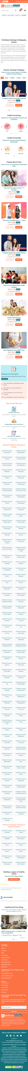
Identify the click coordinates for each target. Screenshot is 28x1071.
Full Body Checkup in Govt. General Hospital (7, 541)
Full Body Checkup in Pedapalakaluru (21, 702)
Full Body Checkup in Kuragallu (21, 613)
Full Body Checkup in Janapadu (21, 562)
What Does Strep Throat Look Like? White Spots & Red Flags (12, 932)
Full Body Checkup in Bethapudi (7, 470)
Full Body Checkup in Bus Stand (7, 483)
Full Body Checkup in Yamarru (7, 813)
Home (5, 15)
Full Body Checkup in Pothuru (21, 721)
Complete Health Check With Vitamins (14, 98)
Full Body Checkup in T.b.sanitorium (7, 754)
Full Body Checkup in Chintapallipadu (21, 496)
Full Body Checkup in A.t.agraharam (7, 451)
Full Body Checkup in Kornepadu (7, 594)
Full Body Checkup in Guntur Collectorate (7, 548)
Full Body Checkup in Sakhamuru (7, 748)
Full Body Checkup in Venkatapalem (7, 798)
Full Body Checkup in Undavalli (7, 779)
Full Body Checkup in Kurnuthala (7, 619)
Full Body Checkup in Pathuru (7, 695)
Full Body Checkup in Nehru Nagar (7, 670)
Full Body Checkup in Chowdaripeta (21, 502)
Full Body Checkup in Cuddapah (7, 837)
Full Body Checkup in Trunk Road (7, 773)
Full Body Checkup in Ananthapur (7, 831)
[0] (20, 11)
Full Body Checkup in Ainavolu (7, 458)
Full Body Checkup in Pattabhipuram (21, 695)
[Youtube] (20, 1035)
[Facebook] (7, 1035)
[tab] (2, 78)
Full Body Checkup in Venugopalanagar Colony (21, 799)
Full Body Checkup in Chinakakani (7, 496)
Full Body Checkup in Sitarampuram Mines (21, 748)
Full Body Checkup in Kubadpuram (21, 607)
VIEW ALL (19, 911)
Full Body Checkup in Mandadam (7, 638)
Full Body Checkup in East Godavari (21, 837)
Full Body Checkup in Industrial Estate (21, 556)
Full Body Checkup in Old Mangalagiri (21, 683)
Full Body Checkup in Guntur (7, 844)
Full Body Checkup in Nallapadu (7, 657)
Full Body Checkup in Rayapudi (7, 735)
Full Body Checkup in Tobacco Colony (21, 767)
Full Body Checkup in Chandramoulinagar (7, 489)
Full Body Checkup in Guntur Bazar (21, 540)
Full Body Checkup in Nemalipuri (7, 676)
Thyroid (7, 131)
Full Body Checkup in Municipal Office (21, 651)
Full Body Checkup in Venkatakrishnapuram (21, 792)
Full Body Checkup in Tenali (21, 760)
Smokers (7, 153)
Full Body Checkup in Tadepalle (21, 754)
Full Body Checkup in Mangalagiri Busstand (21, 645)
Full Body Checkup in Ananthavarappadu (7, 464)
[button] (2, 94)
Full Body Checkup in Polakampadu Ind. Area (7, 722)
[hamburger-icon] (25, 5)
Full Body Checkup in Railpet (21, 729)
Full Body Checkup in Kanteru (7, 575)
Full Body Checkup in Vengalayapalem (21, 786)
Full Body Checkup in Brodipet (7, 477)
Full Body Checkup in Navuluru (7, 664)
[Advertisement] (14, 27)
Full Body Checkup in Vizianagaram (7, 863)
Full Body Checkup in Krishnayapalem (7, 607)
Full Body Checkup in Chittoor (21, 831)
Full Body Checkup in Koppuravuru (7, 588)
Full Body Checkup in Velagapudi (7, 786)
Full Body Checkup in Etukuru (21, 515)
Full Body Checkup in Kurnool (7, 850)
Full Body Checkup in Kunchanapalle (7, 613)
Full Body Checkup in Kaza (7, 581)
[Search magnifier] (16, 10)
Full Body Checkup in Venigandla (7, 792)
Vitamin (21, 131)
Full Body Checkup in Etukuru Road (7, 521)
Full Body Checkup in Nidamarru (21, 676)
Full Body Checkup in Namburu (21, 657)
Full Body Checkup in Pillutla (21, 714)
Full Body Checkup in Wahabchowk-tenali (21, 806)
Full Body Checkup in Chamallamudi (21, 483)
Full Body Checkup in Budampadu (21, 477)
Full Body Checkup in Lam (21, 626)
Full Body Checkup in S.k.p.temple (7, 741)
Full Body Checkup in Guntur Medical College (21, 549)
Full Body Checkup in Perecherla (21, 708)
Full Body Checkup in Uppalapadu (21, 779)
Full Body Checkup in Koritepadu (21, 588)
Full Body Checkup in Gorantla (21, 534)
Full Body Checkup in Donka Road (7, 515)
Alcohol (21, 153)
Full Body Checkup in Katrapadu (21, 575)
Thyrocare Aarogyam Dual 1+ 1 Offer (14, 220)
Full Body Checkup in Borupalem (21, 470)
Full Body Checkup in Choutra (7, 502)
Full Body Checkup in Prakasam (7, 856)
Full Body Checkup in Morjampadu (7, 651)
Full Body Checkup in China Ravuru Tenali (21, 489)
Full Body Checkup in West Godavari (21, 863)
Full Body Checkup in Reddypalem (21, 735)
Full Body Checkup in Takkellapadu (7, 760)
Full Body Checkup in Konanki (21, 581)
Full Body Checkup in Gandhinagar (7, 527)
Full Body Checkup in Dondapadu (21, 508)
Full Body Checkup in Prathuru (7, 729)
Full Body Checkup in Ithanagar (7, 562)
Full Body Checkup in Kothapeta (21, 600)
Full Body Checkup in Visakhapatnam (21, 856)
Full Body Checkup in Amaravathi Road (21, 458)
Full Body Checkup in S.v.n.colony (21, 741)
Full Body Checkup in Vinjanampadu (7, 806)
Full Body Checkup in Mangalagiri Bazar (7, 645)
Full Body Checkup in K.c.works (21, 569)
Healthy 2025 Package (14, 318)
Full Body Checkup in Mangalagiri (21, 638)
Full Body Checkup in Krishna (21, 844)
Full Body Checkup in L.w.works (21, 619)
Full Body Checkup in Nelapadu (21, 670)
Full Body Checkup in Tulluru (21, 773)
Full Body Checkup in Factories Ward (21, 521)
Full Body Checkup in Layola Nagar (21, 632)
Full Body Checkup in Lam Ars (7, 632)
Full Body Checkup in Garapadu (21, 527)
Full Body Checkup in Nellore (21, 850)
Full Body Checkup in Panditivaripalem (21, 689)
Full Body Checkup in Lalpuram (7, 626)
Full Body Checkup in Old (7, 683)
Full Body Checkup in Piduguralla (7, 714)
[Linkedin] (10, 1035)
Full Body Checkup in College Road (7, 508)
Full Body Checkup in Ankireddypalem (21, 464)
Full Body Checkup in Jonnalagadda (7, 569)
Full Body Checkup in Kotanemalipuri (21, 594)
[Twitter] (17, 1035)
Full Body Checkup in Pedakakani (7, 702)
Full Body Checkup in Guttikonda (7, 556)
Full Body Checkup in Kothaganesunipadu (7, 600)
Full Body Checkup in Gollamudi (7, 534)
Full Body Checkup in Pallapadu (7, 689)
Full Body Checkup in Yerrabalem (21, 813)
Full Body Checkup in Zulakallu (7, 819)
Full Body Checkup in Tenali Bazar (7, 767)
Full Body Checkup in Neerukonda (21, 664)
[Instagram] (14, 1035)
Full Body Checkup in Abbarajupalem (21, 451)
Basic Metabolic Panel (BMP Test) (14, 350)
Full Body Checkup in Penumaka (7, 708)
